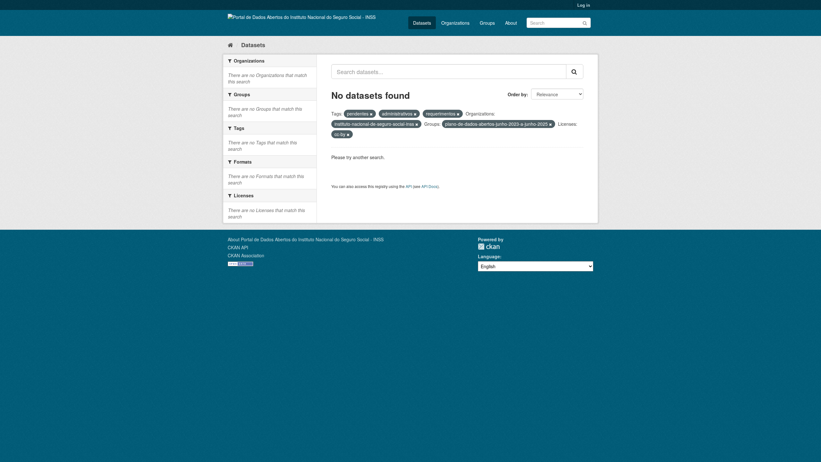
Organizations (455, 23)
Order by (517, 94)
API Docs (429, 186)
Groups (487, 23)
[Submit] (585, 22)
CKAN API (238, 247)
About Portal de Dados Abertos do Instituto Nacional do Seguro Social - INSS (306, 239)
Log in (583, 5)
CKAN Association (246, 255)
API (409, 186)
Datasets (422, 23)
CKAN (489, 246)
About (511, 23)
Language (489, 256)
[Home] (230, 44)
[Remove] (371, 113)
